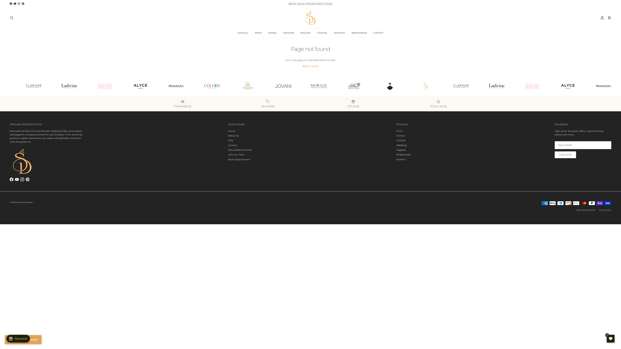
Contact (232, 145)
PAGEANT (305, 33)
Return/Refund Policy (240, 149)
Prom (399, 131)
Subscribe (565, 154)
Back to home (311, 65)
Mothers (401, 159)
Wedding (401, 145)
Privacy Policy (605, 210)
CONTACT (378, 33)
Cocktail (401, 140)
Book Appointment (239, 159)
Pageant (401, 149)
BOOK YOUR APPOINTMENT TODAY (310, 3)
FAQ (230, 140)
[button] (609, 18)
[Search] (12, 18)
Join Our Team (236, 154)
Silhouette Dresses (24, 202)
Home (231, 131)
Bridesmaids (403, 154)
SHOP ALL (243, 33)
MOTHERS (288, 33)
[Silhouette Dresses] (310, 18)
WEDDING (339, 33)
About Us (233, 135)
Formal (400, 135)
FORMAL (272, 33)
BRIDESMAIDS (359, 33)
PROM (258, 33)
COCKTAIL (322, 33)
